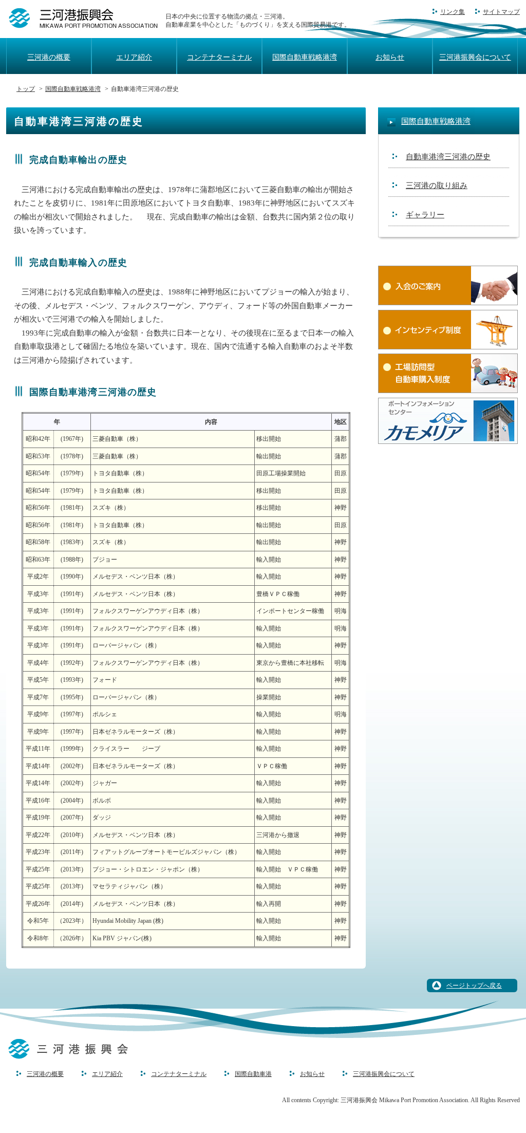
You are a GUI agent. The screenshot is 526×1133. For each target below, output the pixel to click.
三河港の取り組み (436, 185)
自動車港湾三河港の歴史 (448, 157)
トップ (25, 88)
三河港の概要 (48, 57)
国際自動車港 (253, 1074)
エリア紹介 (134, 57)
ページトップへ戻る (474, 985)
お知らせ (389, 57)
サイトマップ (501, 11)
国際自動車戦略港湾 (304, 57)
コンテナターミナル (219, 57)
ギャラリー (425, 215)
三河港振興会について (475, 57)
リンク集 (452, 11)
